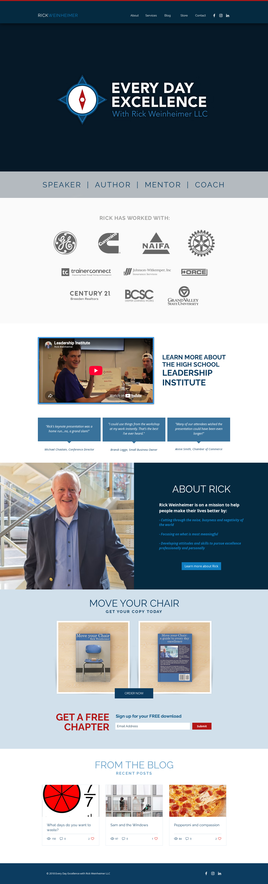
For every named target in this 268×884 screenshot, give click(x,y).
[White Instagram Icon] (221, 15)
